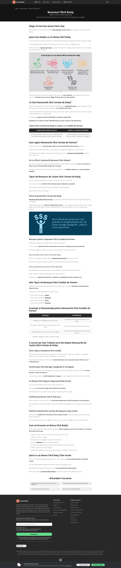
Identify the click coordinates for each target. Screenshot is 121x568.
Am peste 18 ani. (21, 527)
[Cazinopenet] (20, 2)
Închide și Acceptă (98, 564)
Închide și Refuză (83, 564)
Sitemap (55, 515)
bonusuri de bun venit (59, 258)
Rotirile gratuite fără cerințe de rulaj (41, 199)
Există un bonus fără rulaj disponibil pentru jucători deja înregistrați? (43, 484)
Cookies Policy (68, 565)
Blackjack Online (74, 522)
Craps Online (74, 520)
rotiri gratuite (56, 30)
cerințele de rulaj (70, 106)
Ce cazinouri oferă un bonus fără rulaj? (40, 489)
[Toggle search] (107, 2)
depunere (39, 442)
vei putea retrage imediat (75, 153)
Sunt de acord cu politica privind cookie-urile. (28, 530)
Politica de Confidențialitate (59, 510)
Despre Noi (56, 505)
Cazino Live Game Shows (77, 510)
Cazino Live (73, 517)
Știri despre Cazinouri (58, 502)
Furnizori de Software (76, 512)
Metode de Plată (75, 515)
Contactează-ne (57, 507)
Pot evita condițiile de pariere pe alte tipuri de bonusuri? (75, 483)
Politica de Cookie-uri (58, 512)
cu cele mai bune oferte (48, 471)
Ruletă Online (74, 505)
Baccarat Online (74, 507)
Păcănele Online (74, 502)
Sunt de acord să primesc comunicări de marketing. (29, 529)
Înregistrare (34, 534)
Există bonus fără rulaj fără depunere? (71, 489)
